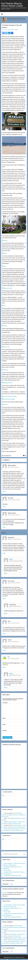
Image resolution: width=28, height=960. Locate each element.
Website (5, 730)
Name (4, 718)
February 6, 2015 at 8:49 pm (14, 539)
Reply (4, 491)
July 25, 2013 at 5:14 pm (13, 658)
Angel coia (6, 828)
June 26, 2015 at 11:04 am (14, 499)
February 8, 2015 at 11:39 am (16, 561)
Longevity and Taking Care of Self (12, 875)
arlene (16, 29)
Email (4, 724)
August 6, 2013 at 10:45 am (14, 582)
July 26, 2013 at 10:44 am (14, 623)
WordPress (13, 957)
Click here (4, 892)
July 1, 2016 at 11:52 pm (13, 467)
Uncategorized (7, 455)
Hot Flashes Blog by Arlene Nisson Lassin (12, 4)
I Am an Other (7, 870)
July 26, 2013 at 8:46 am (13, 641)
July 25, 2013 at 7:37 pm (14, 675)
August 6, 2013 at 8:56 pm (15, 606)
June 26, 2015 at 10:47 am (14, 514)
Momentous (21, 957)
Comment (5, 702)
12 (25, 455)
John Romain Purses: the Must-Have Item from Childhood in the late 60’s (14, 815)
